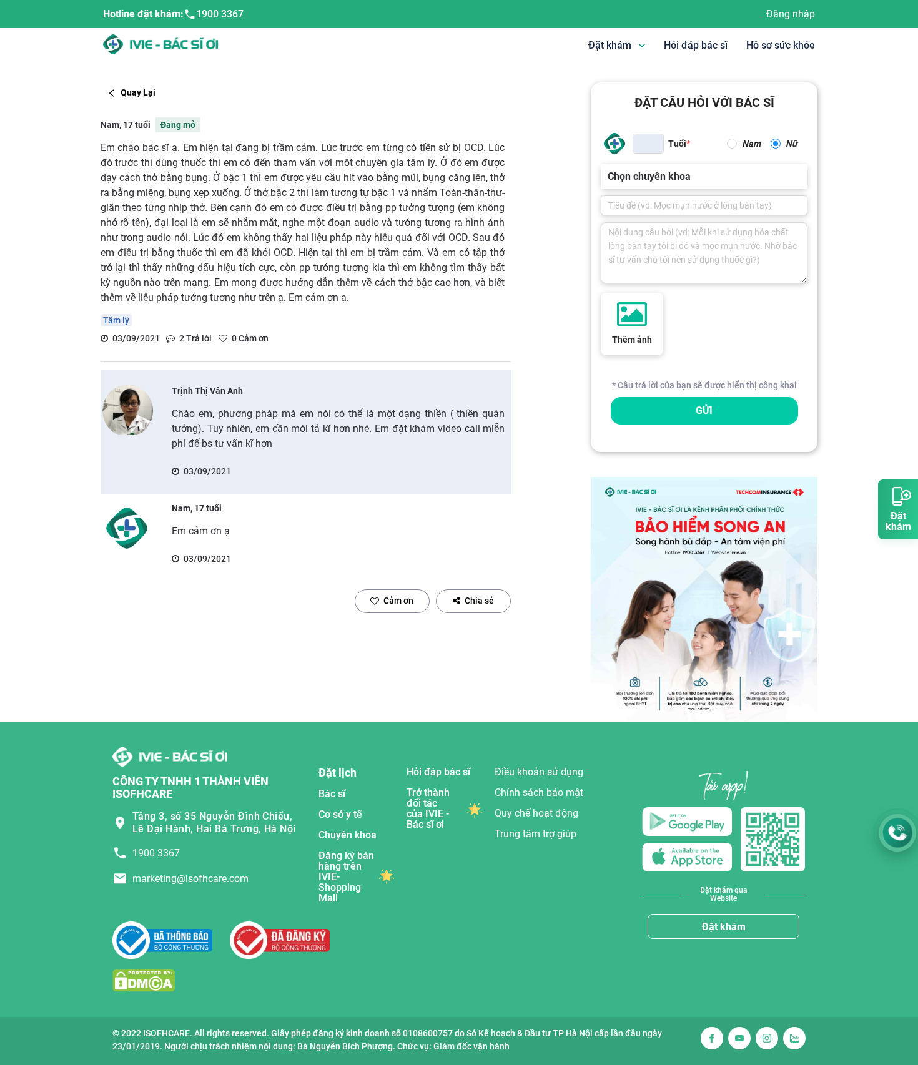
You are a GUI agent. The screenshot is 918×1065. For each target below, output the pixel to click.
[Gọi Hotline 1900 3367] (897, 833)
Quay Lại (138, 92)
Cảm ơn (398, 601)
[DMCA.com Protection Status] (143, 980)
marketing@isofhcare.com (190, 879)
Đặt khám (724, 927)
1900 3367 (220, 14)
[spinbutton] (648, 143)
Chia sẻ (479, 601)
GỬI (704, 410)
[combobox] (609, 176)
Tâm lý (116, 320)
